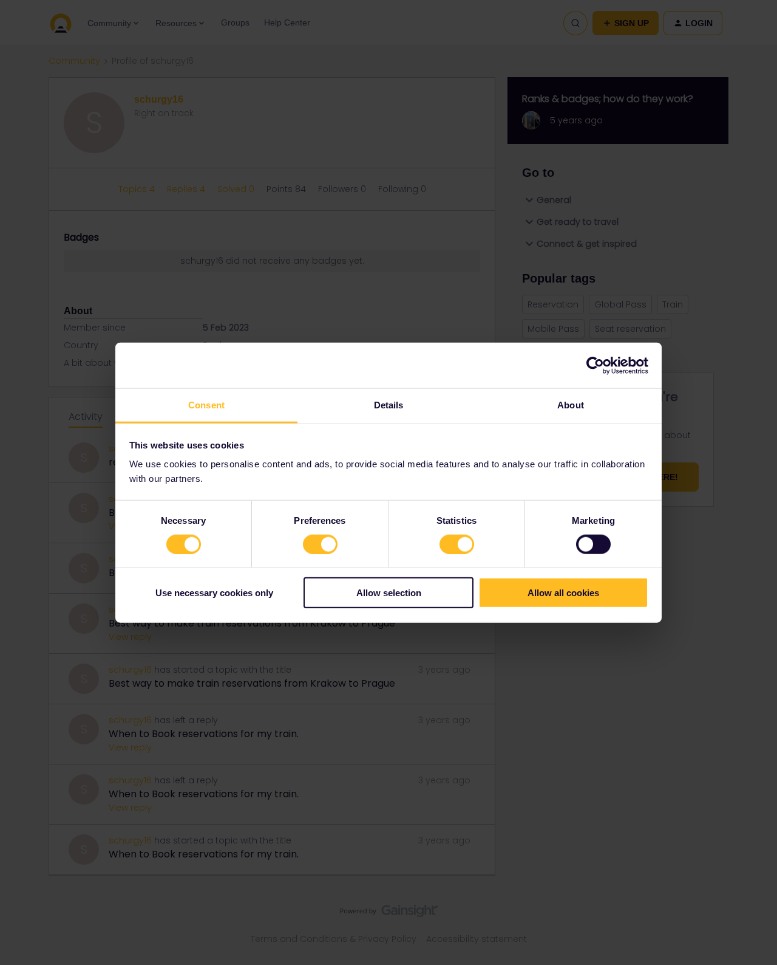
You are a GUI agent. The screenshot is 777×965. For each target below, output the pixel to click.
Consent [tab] (206, 405)
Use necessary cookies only (214, 593)
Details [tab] (389, 405)
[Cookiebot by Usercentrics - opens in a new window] (595, 365)
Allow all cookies (563, 593)
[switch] (320, 544)
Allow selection (388, 593)
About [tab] (570, 405)
